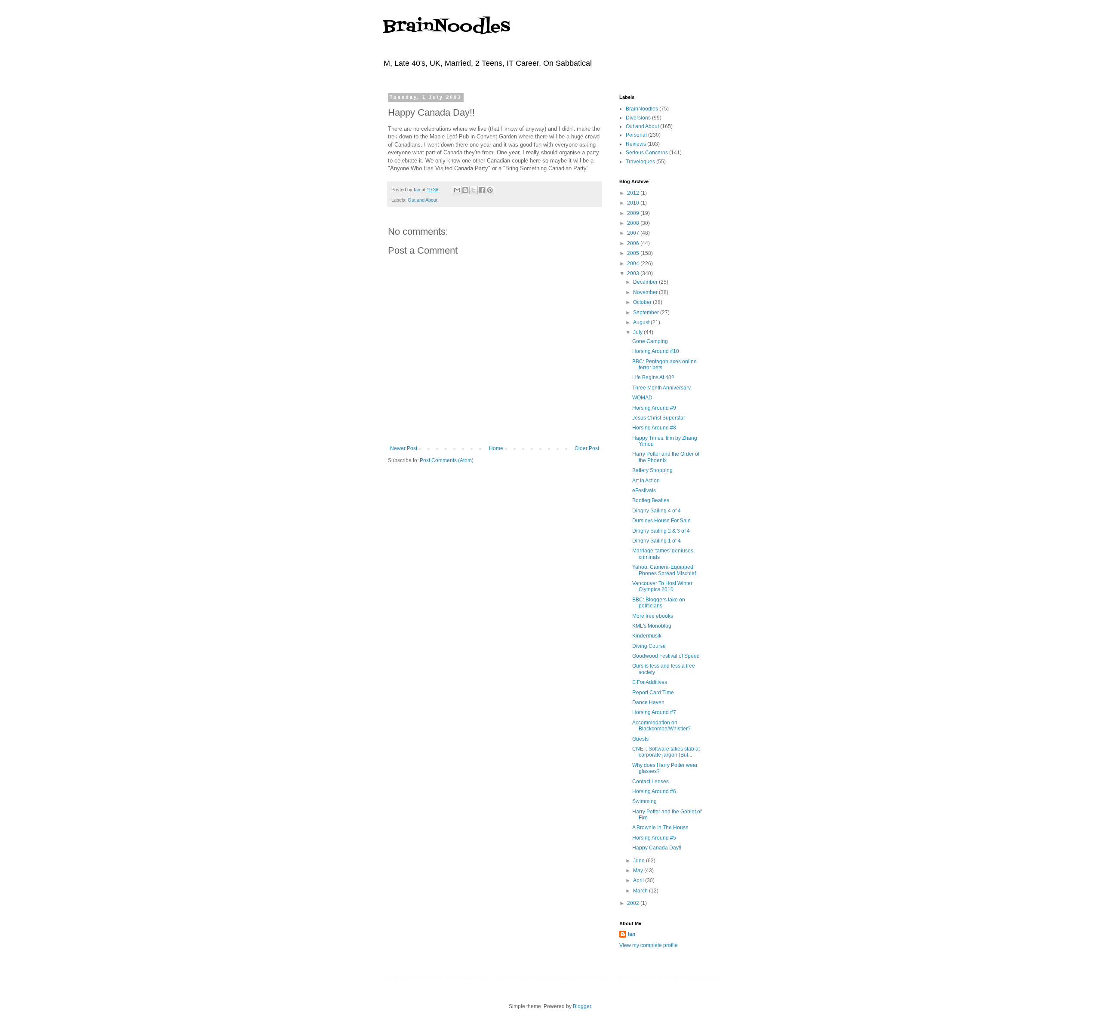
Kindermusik (646, 636)
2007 (633, 233)
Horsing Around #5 (654, 838)
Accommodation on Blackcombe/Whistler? (661, 726)
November (646, 292)
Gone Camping (650, 341)
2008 (633, 223)
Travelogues (640, 162)
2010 (633, 203)
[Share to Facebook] (481, 190)
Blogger (582, 1006)
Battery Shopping (652, 470)
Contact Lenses (650, 782)
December (646, 282)
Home (496, 448)
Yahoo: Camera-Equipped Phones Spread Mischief (664, 570)
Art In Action (646, 481)
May (638, 871)
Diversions (638, 118)
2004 (633, 264)
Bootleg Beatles (650, 500)
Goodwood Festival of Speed (666, 656)
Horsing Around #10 (655, 351)
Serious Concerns (647, 153)
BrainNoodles (446, 27)
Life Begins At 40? (653, 377)
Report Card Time (653, 693)
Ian (631, 934)
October (643, 302)
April (639, 880)
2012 (633, 193)
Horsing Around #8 (654, 428)
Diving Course (649, 646)
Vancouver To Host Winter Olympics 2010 (662, 586)
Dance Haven (648, 702)
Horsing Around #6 (654, 791)
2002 (633, 903)
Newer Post (403, 448)
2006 (633, 243)
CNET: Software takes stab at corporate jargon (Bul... (666, 752)
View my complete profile (648, 945)
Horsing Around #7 (654, 712)
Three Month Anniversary (661, 388)
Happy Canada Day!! (656, 848)
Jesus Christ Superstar (658, 418)
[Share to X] (473, 190)
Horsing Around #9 (654, 408)
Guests (640, 739)
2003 (633, 273)
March (641, 891)
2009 (633, 213)
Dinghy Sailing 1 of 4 (656, 541)
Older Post (587, 448)
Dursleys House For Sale (661, 521)
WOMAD (642, 398)
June (639, 861)
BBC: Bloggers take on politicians (658, 603)
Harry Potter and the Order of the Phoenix (665, 457)
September (646, 313)
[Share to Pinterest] (490, 190)
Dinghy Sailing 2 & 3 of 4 (661, 531)
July (638, 332)
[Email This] (457, 190)
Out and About (422, 199)
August (642, 322)
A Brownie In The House (660, 828)
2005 (633, 253)
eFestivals (644, 490)
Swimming (644, 801)
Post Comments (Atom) (447, 460)
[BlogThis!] (465, 190)
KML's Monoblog (651, 626)
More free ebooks (652, 616)
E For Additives (649, 682)
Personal (636, 135)
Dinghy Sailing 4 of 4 (656, 511)
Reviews (636, 144)
